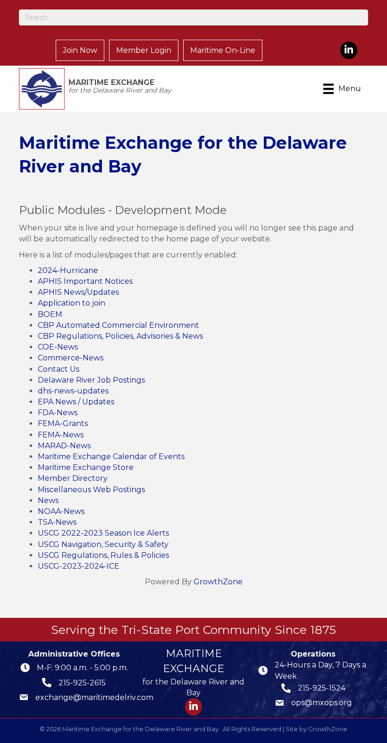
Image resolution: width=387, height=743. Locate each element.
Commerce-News (70, 357)
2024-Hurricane (68, 270)
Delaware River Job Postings (91, 380)
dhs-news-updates (73, 390)
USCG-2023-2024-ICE (78, 566)
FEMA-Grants (63, 423)
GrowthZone (218, 581)
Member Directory (73, 478)
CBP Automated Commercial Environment (118, 325)
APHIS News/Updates (78, 292)
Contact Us (58, 369)
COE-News (58, 346)
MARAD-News (64, 445)
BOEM (50, 314)
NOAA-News (61, 511)
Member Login (143, 50)
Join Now (80, 50)
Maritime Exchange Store (86, 467)
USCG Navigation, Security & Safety (103, 544)
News (48, 500)
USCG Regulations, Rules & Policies (103, 555)
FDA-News (57, 412)
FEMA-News (61, 434)
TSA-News (57, 522)
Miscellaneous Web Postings (91, 489)
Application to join (71, 303)
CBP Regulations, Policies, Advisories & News (120, 336)
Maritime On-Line (222, 50)
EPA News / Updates (76, 401)
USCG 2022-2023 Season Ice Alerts (103, 533)
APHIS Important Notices (85, 281)
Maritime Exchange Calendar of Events (111, 456)
